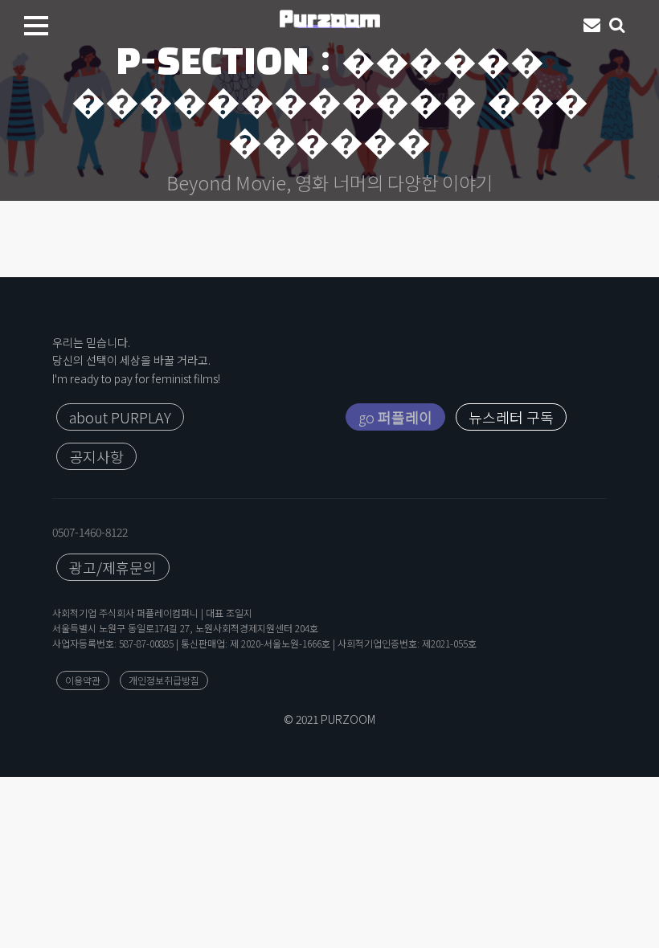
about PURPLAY (120, 417)
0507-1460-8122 (90, 532)
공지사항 (96, 456)
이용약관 (82, 680)
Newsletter (592, 25)
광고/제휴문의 (113, 567)
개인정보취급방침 (164, 680)
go (395, 417)
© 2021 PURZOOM (329, 719)
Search (618, 25)
